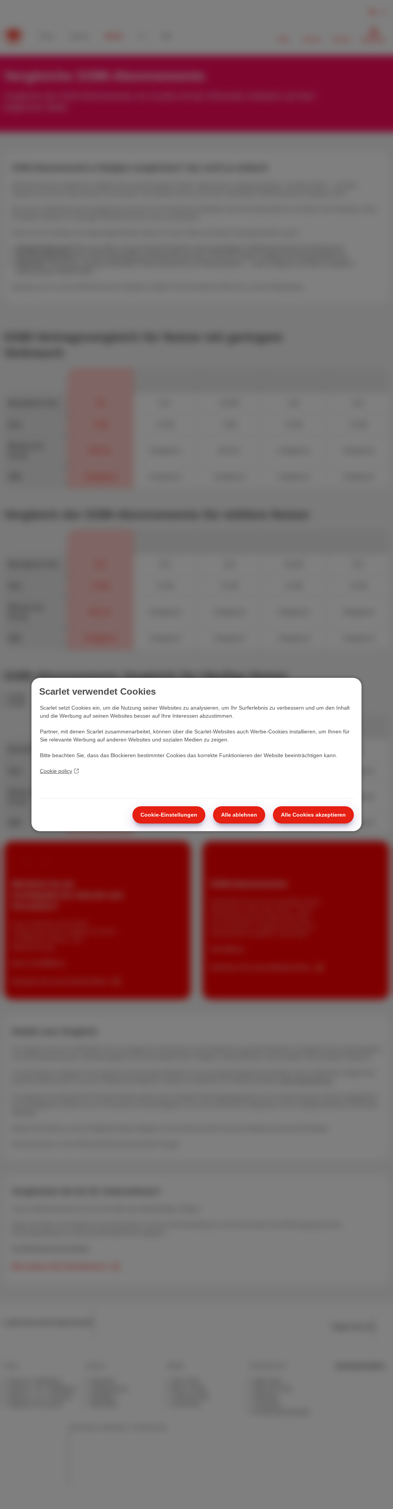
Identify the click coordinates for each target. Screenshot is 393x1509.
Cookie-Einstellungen (168, 815)
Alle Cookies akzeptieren (313, 815)
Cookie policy (56, 771)
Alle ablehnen (239, 815)
